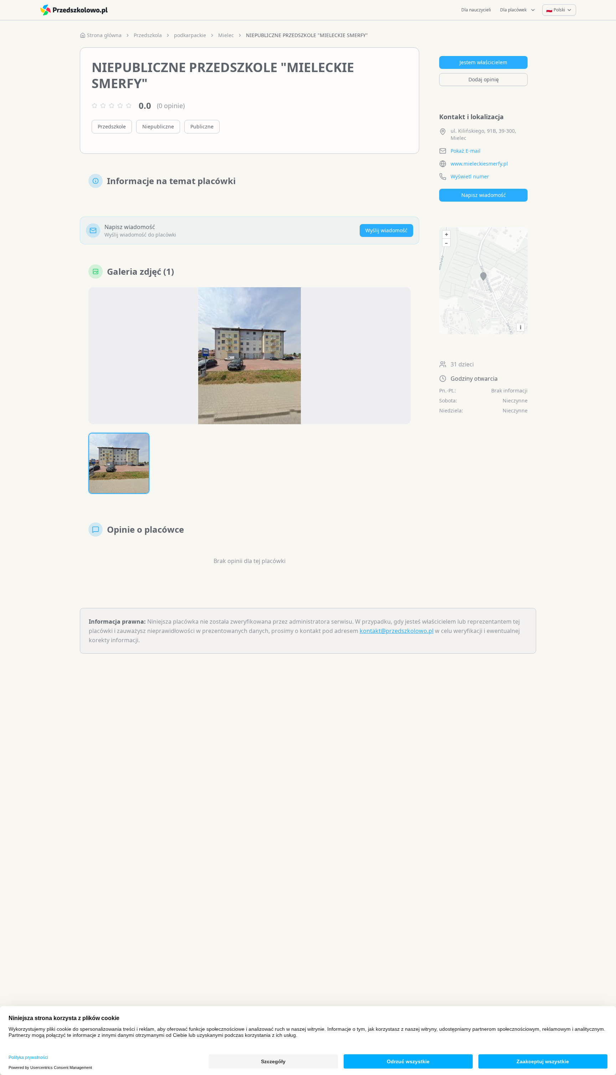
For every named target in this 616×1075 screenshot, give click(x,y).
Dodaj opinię (483, 79)
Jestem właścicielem (483, 62)
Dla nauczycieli (476, 10)
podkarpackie (190, 35)
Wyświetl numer (470, 176)
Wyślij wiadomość (386, 230)
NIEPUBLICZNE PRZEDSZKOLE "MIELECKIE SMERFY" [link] (307, 35)
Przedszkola (148, 35)
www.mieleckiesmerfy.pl (479, 163)
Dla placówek (513, 10)
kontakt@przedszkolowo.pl (396, 631)
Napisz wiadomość (483, 195)
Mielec (226, 35)
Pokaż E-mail (466, 150)
